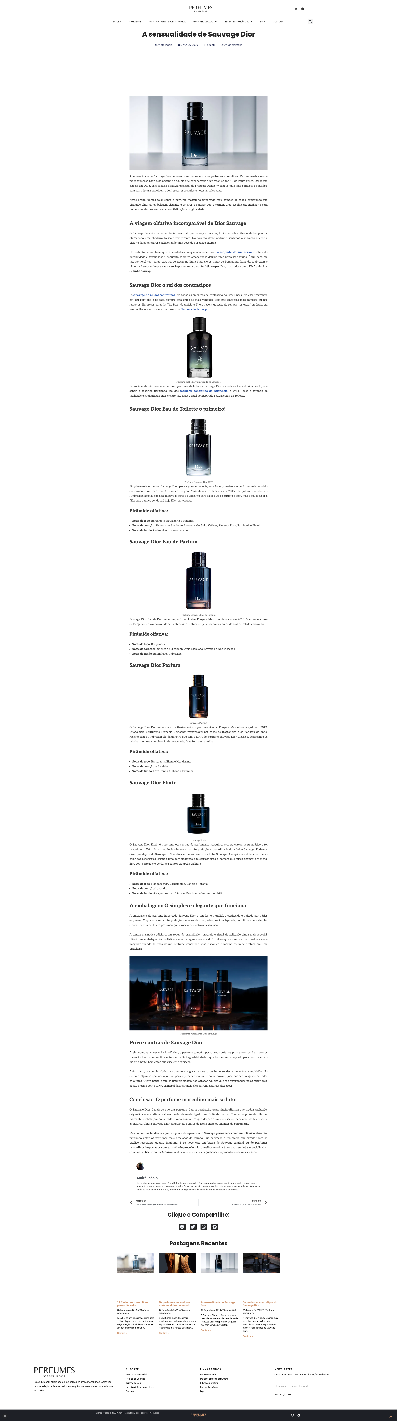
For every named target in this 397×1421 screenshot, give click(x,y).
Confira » (122, 1333)
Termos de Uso (133, 1383)
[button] (310, 21)
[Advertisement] (198, 70)
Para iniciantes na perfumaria (167, 21)
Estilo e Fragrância (209, 1387)
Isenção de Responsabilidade (140, 1387)
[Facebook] (303, 8)
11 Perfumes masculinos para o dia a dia (132, 1304)
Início (117, 21)
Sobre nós (135, 21)
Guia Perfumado (203, 21)
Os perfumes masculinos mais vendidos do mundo (174, 1304)
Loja (262, 21)
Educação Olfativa (209, 1383)
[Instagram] (296, 8)
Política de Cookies (135, 1378)
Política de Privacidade (137, 1374)
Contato (278, 21)
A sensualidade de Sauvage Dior (218, 1304)
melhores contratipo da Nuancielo (203, 391)
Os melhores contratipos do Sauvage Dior (260, 1304)
